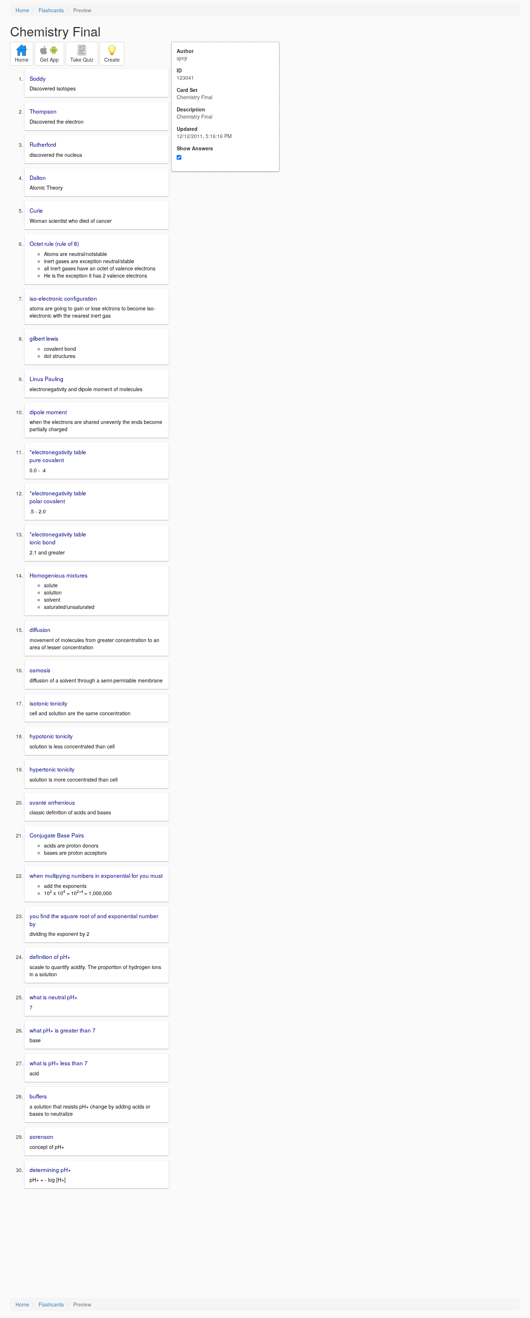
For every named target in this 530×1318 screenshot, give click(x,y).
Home (22, 10)
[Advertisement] (229, 242)
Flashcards (51, 10)
